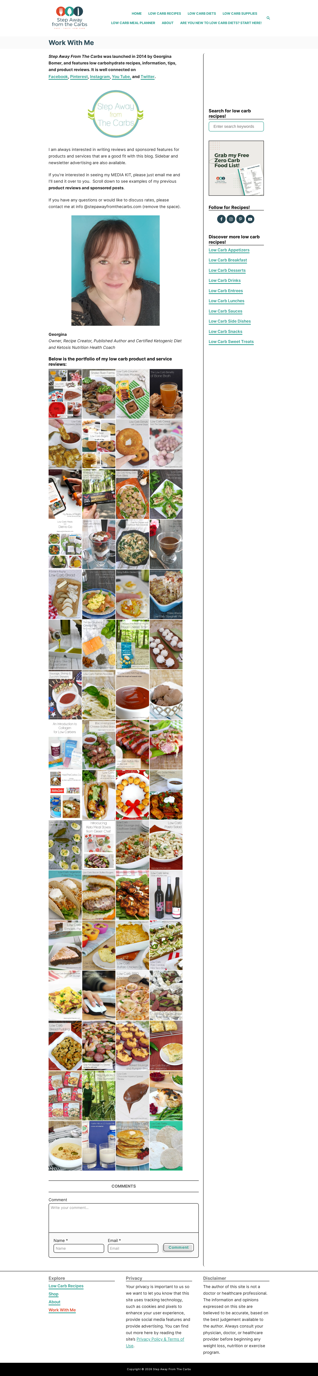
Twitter (148, 76)
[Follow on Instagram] (231, 219)
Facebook (58, 76)
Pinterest (79, 76)
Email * (114, 1240)
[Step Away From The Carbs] (74, 18)
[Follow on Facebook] (221, 219)
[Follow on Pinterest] (240, 219)
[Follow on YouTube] (250, 219)
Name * (61, 1240)
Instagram (100, 76)
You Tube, (121, 76)
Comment (58, 1199)
